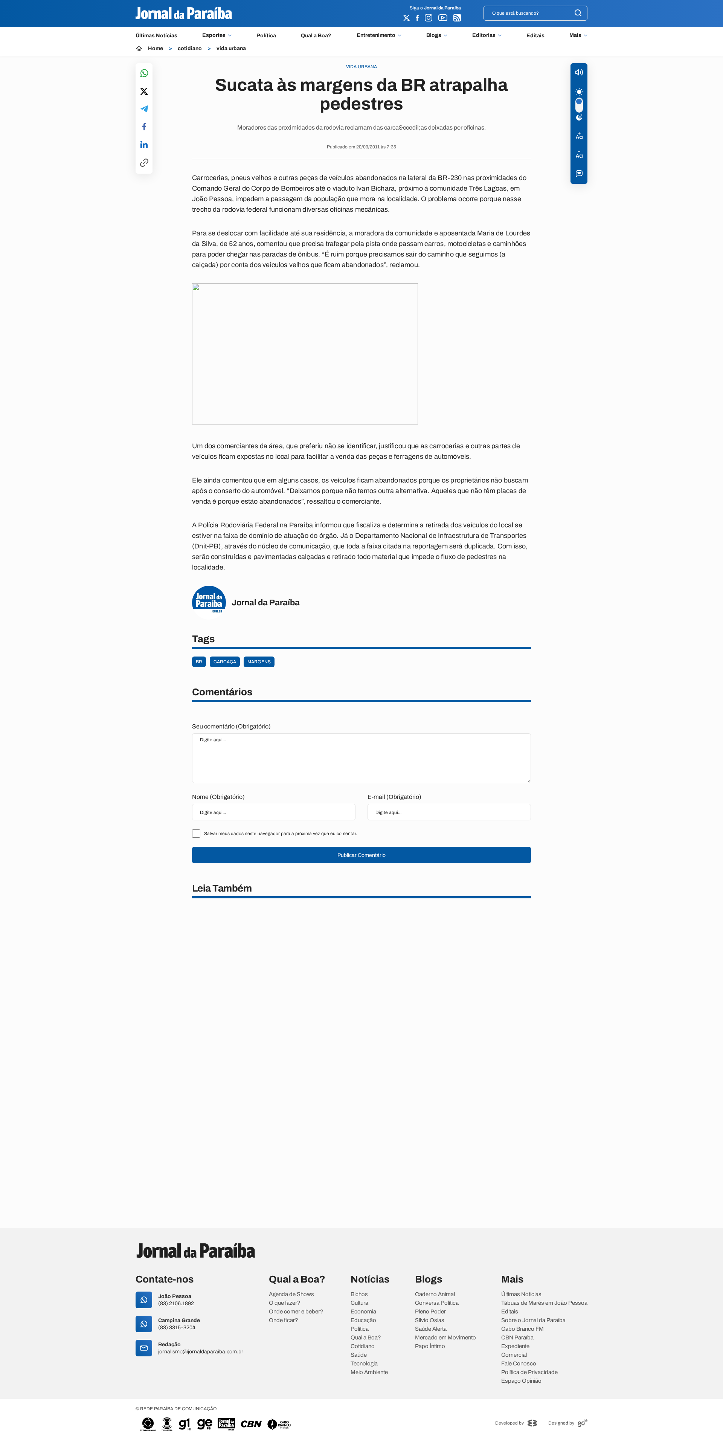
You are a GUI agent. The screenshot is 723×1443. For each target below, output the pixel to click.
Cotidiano (363, 1346)
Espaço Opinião (521, 1381)
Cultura (359, 1303)
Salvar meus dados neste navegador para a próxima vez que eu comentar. (280, 833)
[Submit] (578, 13)
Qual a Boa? (316, 35)
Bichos (359, 1294)
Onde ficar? (283, 1320)
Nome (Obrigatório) (218, 797)
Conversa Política (437, 1303)
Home (155, 48)
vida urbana (231, 48)
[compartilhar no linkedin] (144, 145)
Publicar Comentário (361, 855)
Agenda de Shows (291, 1294)
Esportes (214, 35)
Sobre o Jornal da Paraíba (533, 1320)
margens (259, 661)
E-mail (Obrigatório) (394, 797)
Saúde (359, 1355)
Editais (535, 35)
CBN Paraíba (517, 1338)
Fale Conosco (518, 1364)
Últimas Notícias (156, 35)
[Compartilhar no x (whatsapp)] (144, 92)
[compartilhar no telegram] (144, 109)
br (199, 661)
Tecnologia (364, 1364)
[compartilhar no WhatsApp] (144, 73)
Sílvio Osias (429, 1320)
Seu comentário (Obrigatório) (231, 726)
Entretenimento (376, 35)
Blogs (433, 35)
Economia (363, 1312)
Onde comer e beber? (296, 1312)
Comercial (514, 1355)
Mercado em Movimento (445, 1338)
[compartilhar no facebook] (144, 127)
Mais (575, 35)
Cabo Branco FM (522, 1329)
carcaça (225, 661)
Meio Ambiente (369, 1372)
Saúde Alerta (431, 1329)
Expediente (515, 1346)
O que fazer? (284, 1303)
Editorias (484, 35)
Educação (363, 1320)
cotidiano (190, 48)
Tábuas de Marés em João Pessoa (544, 1303)
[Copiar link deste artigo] (144, 163)
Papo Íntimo (430, 1346)
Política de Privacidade (529, 1372)
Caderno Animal (435, 1294)
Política (266, 35)
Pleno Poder (430, 1312)
